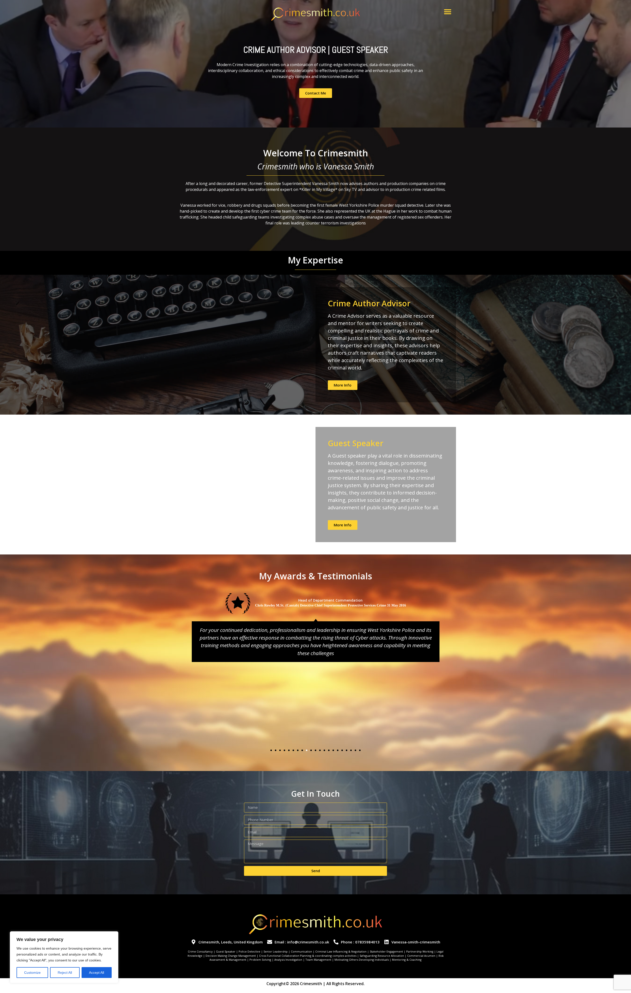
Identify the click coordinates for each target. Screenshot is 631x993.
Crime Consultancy (200, 951)
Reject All (65, 973)
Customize (32, 973)
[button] (448, 12)
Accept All (96, 973)
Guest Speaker (225, 951)
